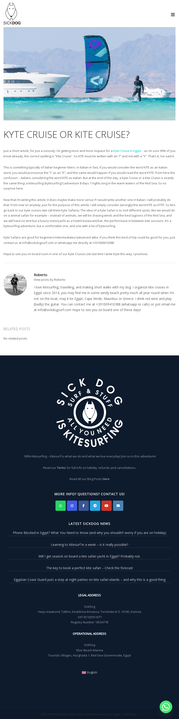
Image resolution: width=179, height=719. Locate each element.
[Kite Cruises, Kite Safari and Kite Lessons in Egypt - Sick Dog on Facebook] (84, 506)
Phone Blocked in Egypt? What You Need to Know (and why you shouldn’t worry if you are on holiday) (89, 532)
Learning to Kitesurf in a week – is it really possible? (89, 544)
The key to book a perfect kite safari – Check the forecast (89, 568)
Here (106, 479)
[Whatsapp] (166, 707)
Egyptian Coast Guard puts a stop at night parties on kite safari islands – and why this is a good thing (89, 579)
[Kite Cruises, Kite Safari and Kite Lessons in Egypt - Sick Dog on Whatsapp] (60, 506)
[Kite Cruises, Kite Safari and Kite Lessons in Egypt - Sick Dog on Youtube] (106, 506)
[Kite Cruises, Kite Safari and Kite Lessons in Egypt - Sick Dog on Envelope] (118, 506)
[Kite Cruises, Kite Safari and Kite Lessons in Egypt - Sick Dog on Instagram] (72, 506)
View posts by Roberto (49, 279)
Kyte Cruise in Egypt (127, 151)
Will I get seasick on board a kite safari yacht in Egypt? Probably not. (89, 556)
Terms (61, 468)
